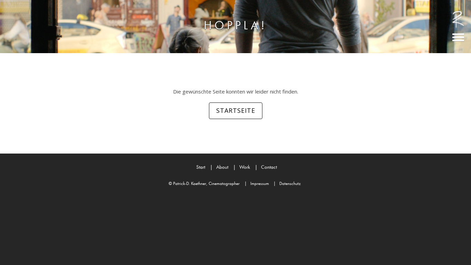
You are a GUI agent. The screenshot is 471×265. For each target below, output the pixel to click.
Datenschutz (287, 183)
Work (241, 167)
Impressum (256, 183)
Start (200, 167)
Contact (266, 167)
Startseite (235, 110)
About (219, 167)
